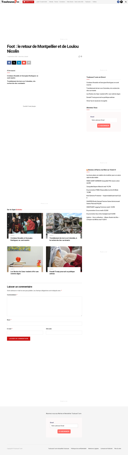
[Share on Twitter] (14, 63)
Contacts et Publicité (106, 448)
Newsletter (29, 1)
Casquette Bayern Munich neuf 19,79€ (98, 186)
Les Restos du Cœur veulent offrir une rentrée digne (103, 94)
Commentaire (12, 295)
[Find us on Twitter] (121, 2)
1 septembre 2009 (12, 56)
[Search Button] (125, 2)
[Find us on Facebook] (118, 2)
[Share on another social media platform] (29, 63)
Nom (9, 320)
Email (92, 117)
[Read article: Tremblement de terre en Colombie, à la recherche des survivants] (64, 226)
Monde (51, 1)
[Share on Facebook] (9, 63)
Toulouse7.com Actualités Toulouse (58, 448)
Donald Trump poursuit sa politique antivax (100, 97)
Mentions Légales (93, 448)
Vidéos (94, 1)
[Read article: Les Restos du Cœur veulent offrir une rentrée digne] (25, 259)
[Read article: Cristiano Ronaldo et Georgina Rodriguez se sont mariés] (25, 226)
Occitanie (62, 1)
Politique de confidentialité (78, 448)
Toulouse (87, 1)
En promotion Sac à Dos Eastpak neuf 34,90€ (100, 214)
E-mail (10, 329)
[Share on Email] (24, 63)
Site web (49, 329)
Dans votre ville (79, 1)
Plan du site (117, 448)
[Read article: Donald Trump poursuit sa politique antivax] (64, 259)
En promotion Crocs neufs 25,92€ (97, 210)
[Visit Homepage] (10, 1)
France (56, 1)
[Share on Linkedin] (19, 63)
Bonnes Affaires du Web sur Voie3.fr (102, 170)
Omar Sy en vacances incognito (96, 101)
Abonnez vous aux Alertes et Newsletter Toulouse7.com (63, 413)
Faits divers (70, 1)
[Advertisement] (64, 21)
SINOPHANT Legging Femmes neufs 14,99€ (100, 207)
